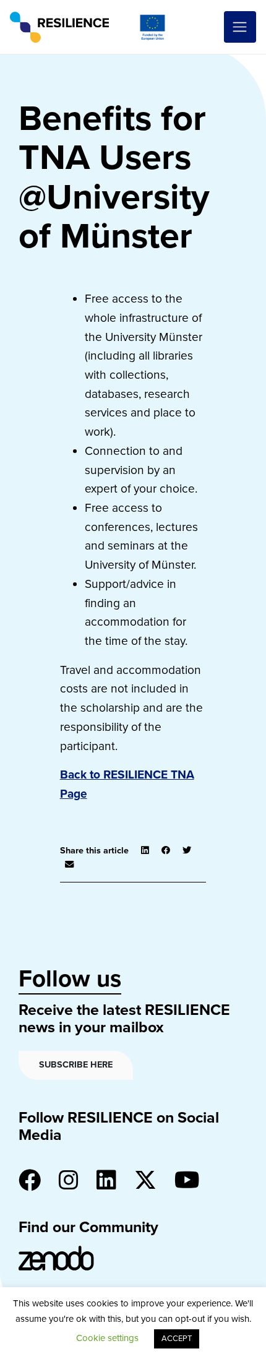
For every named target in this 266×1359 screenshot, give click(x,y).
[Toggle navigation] (240, 27)
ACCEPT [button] (176, 1339)
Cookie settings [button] (107, 1338)
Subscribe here (76, 1064)
